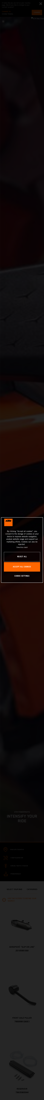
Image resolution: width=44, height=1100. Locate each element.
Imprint (26, 547)
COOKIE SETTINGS (22, 576)
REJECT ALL (22, 557)
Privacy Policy (20, 547)
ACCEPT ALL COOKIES (22, 567)
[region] (22, 550)
